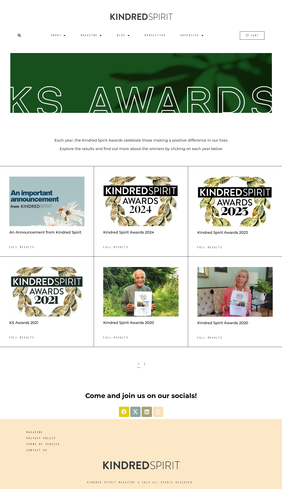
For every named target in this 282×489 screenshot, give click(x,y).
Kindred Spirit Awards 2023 (222, 232)
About (56, 35)
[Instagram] (158, 412)
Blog (121, 35)
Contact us (36, 450)
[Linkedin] (147, 412)
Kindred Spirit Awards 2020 (128, 322)
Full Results (21, 247)
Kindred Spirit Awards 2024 (128, 232)
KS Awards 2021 (23, 322)
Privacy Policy (41, 438)
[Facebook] (124, 412)
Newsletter (155, 35)
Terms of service (43, 444)
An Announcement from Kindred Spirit (45, 232)
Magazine (89, 35)
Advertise (189, 35)
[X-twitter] (135, 412)
